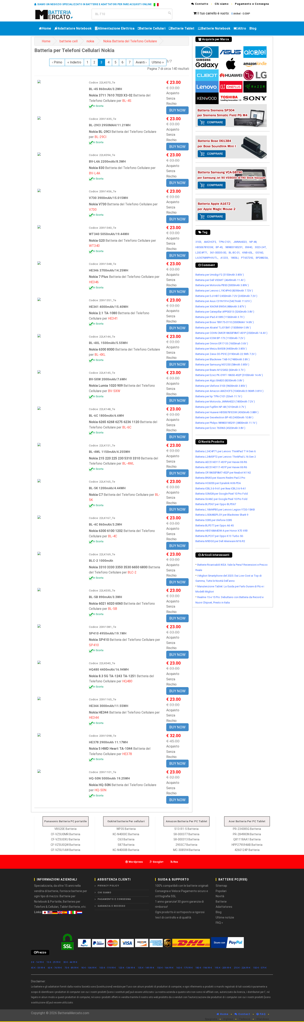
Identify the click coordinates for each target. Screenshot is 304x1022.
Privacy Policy (108, 885)
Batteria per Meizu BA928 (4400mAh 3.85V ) (221, 348)
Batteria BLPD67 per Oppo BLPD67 (215, 504)
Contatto (201, 3)
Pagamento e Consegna (252, 3)
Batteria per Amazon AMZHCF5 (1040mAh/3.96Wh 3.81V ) (229, 391)
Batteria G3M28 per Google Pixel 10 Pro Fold (221, 493)
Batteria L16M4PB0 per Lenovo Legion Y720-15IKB (225, 509)
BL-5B (112, 609)
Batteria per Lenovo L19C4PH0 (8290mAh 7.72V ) (224, 290)
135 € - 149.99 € (146, 967)
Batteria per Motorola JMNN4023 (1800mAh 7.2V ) (225, 401)
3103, (198, 241)
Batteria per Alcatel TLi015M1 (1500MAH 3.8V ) (223, 327)
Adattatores (224, 906)
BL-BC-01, (234, 252)
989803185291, (234, 247)
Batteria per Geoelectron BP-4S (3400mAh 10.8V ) (224, 417)
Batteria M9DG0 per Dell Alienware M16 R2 (220, 541)
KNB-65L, (247, 252)
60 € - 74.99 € (55, 967)
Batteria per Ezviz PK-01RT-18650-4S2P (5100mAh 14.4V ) (229, 375)
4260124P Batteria (247, 850)
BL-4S (126, 101)
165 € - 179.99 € (184, 967)
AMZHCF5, (210, 241)
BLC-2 (132, 572)
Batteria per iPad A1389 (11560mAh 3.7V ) (219, 317)
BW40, (249, 247)
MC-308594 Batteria (186, 850)
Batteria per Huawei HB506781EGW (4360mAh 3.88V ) (227, 412)
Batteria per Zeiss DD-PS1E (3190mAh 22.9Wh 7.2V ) (225, 354)
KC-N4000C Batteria (126, 834)
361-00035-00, (218, 252)
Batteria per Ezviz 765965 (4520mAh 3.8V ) (220, 428)
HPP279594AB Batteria (247, 844)
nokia (90, 41)
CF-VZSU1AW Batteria (65, 850)
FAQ (262, 1014)
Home (46, 28)
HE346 (94, 282)
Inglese (228, 1019)
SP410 (94, 645)
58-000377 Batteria (186, 834)
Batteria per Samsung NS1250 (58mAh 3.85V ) (222, 364)
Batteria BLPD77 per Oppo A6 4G (214, 525)
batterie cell (69, 41)
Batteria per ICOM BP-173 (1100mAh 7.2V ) (220, 338)
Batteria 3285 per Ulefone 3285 (213, 520)
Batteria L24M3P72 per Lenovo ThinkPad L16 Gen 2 (225, 456)
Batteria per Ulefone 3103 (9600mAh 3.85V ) (221, 385)
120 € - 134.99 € (126, 967)
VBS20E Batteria (65, 828)
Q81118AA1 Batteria (247, 839)
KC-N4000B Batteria (126, 850)
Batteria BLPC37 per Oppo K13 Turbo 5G (219, 536)
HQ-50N (100, 790)
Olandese (262, 1019)
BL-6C (126, 427)
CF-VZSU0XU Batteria (65, 839)
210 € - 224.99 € (242, 967)
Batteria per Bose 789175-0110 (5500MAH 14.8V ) (224, 322)
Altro (242, 28)
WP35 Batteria (126, 828)
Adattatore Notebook (75, 28)
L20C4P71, (201, 252)
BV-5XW (114, 391)
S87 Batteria (126, 844)
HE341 (113, 318)
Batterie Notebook (215, 28)
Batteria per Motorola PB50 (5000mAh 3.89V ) (222, 285)
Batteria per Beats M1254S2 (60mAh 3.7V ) (220, 369)
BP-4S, (219, 247)
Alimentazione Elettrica (116, 28)
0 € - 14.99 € (37, 962)
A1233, (224, 257)
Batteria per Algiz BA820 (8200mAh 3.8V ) (219, 380)
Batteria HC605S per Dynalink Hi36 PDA (218, 483)
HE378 (127, 754)
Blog (252, 28)
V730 (93, 210)
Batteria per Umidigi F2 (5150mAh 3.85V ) (219, 274)
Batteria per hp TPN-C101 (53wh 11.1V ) (218, 396)
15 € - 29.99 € (54, 962)
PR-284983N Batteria (247, 834)
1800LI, (235, 257)
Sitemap (221, 885)
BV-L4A (94, 173)
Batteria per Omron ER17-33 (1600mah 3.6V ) (221, 343)
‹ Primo (57, 62)
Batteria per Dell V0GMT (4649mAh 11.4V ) (220, 280)
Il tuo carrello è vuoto (213, 13)
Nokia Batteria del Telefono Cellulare (130, 41)
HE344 (94, 718)
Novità (220, 896)
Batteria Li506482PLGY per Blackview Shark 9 (221, 514)
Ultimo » (158, 62)
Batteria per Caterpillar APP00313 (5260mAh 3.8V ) (224, 311)
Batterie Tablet (182, 28)
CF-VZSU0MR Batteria (65, 834)
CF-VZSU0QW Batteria (65, 844)
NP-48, (253, 241)
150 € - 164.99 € (165, 967)
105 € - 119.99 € (107, 967)
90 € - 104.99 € (89, 967)
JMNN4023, (240, 241)
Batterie (221, 901)
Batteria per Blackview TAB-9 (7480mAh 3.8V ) (222, 359)
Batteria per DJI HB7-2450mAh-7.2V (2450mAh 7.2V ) (226, 295)
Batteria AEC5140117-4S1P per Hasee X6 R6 (221, 462)
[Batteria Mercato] (58, 14)
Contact (243, 1014)
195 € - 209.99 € (223, 967)
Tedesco (244, 1019)
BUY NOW (177, 110)
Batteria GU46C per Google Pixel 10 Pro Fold (221, 499)
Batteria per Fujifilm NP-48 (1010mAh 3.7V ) (220, 406)
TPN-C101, (225, 241)
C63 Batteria (126, 839)
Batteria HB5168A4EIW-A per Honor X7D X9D (221, 530)
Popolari (221, 891)
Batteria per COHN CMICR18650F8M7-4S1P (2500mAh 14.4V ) (231, 332)
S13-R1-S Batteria (186, 828)
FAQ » (219, 922)
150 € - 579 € (260, 967)
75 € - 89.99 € (72, 967)
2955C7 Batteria (186, 844)
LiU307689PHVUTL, (206, 257)
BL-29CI (101, 137)
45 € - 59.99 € (38, 967)
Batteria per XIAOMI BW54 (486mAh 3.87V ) (220, 306)
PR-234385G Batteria (247, 828)
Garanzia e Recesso (111, 906)
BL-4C (112, 536)
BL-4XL (100, 355)
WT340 (94, 246)
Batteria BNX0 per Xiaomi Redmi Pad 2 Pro (220, 477)
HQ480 (127, 681)
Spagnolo (211, 1019)
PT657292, (247, 257)
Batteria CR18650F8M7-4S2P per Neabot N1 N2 (223, 472)
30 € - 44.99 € (70, 962)
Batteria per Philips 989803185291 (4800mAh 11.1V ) (226, 422)
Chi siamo (222, 3)
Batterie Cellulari (152, 28)
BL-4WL (128, 463)
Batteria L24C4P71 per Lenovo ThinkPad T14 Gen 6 (225, 451)
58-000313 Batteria (186, 839)
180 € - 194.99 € (203, 967)
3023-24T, (261, 247)
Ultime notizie (225, 917)
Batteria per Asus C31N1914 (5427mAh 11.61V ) (223, 301)
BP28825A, (262, 257)
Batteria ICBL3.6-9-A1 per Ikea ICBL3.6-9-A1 (220, 488)
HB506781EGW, (204, 247)
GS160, (259, 252)
